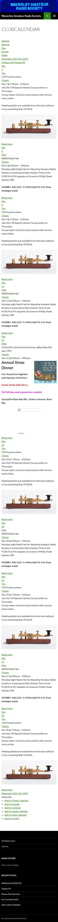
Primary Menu (54, 15)
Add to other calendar (15, 814)
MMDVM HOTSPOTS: (11, 883)
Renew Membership (10, 894)
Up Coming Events (9, 899)
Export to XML (11, 818)
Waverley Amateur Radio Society (21, 15)
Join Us (4, 846)
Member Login (8, 841)
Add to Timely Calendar (16, 800)
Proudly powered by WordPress (13, 918)
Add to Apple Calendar (16, 811)
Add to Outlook (12, 807)
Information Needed (10, 904)
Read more (6, 143)
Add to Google (11, 804)
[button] (6, 796)
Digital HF (6, 888)
